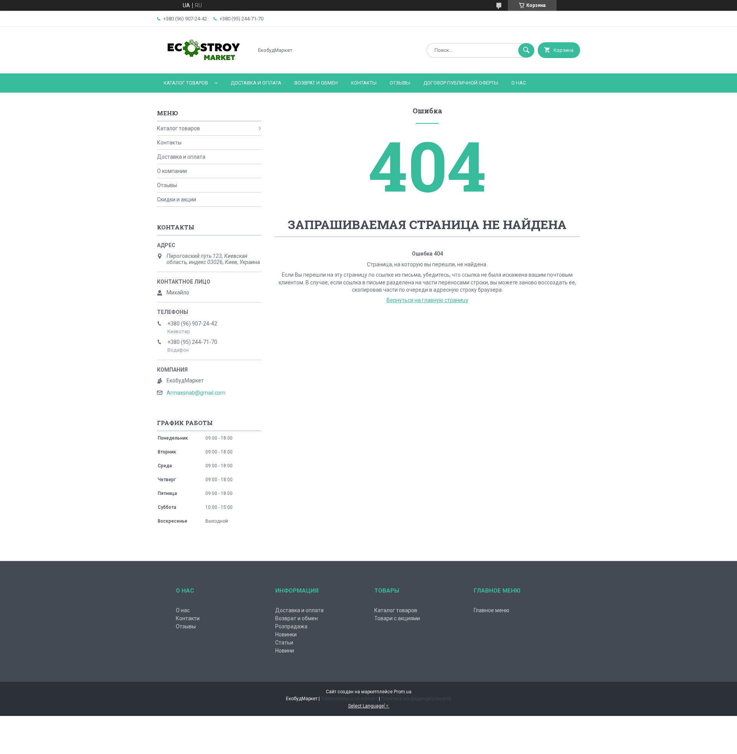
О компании (172, 171)
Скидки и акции (176, 199)
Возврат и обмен (316, 83)
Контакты (364, 83)
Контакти (188, 618)
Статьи (284, 642)
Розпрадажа (291, 626)
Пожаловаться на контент (349, 698)
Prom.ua (402, 691)
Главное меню (491, 610)
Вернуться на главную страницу (427, 300)
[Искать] (526, 50)
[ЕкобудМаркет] (203, 64)
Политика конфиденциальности (416, 698)
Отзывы (400, 83)
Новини (284, 651)
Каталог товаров (186, 83)
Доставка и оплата (256, 83)
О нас (518, 83)
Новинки (286, 634)
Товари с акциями (397, 618)
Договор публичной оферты (460, 83)
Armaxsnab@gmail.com (196, 393)
